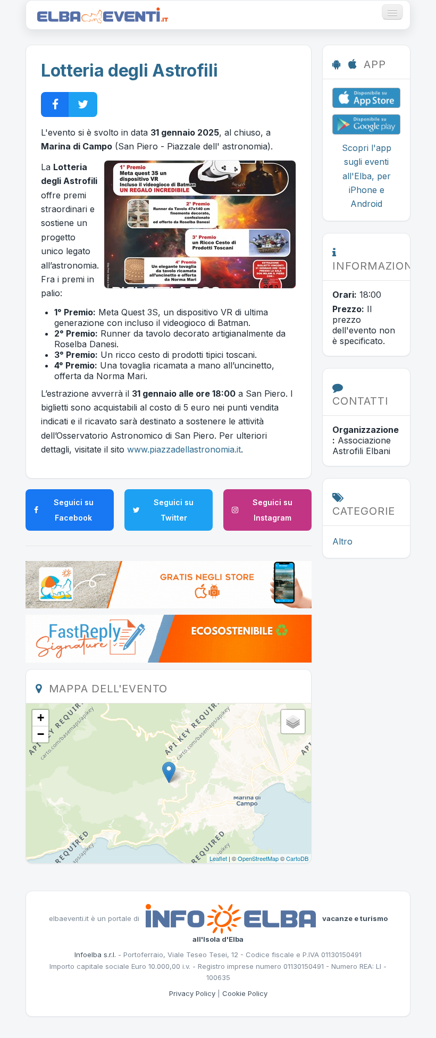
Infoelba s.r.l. (95, 954)
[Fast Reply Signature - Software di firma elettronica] (169, 638)
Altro (342, 541)
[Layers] (293, 721)
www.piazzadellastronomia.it (184, 449)
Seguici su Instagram (272, 510)
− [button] (40, 734)
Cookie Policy (244, 993)
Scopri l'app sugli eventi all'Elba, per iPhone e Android (366, 176)
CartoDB (297, 858)
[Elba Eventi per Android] (366, 123)
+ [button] (40, 717)
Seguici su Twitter (174, 510)
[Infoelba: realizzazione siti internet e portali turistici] (230, 918)
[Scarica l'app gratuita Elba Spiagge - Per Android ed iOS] (169, 584)
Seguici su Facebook (74, 510)
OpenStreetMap (258, 858)
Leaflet (218, 858)
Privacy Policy (192, 993)
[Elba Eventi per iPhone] (366, 96)
